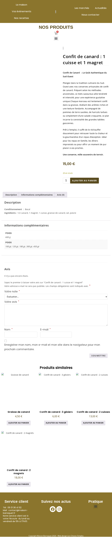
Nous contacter (90, 14)
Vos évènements (21, 11)
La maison (21, 4)
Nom (8, 329)
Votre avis (11, 302)
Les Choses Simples (76, 536)
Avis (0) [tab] (60, 194)
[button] (56, 38)
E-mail (45, 329)
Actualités (100, 8)
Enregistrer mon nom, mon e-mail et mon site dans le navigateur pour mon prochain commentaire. (52, 347)
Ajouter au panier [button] (18, 423)
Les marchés (82, 8)
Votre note (12, 291)
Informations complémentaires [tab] (37, 194)
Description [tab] (11, 194)
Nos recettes (21, 18)
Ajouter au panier (84, 180)
